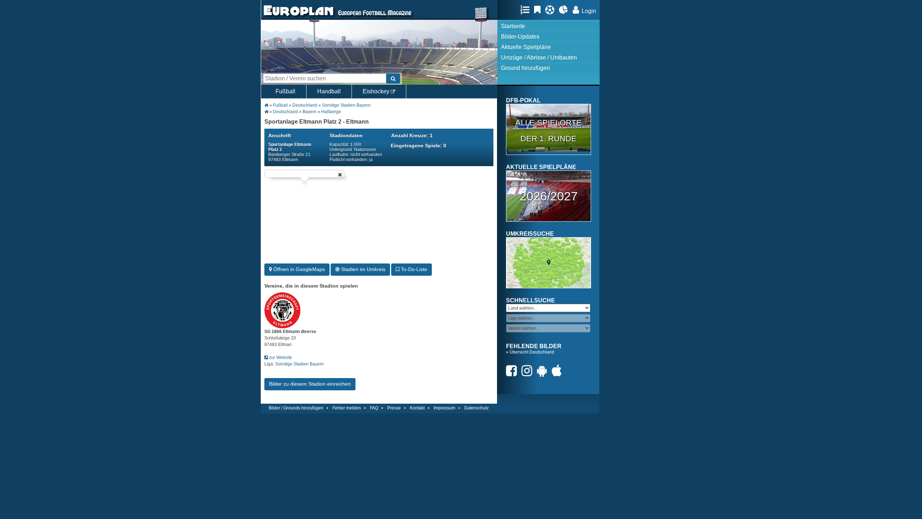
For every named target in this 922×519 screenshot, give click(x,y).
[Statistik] (565, 10)
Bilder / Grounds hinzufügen (296, 408)
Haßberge (331, 111)
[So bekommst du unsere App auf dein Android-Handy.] (544, 371)
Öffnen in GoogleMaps (298, 269)
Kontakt (417, 408)
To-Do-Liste (413, 269)
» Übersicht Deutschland (530, 352)
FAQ (374, 408)
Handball (329, 91)
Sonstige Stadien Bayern (346, 105)
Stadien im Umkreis (362, 269)
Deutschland (304, 105)
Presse (394, 408)
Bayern (310, 111)
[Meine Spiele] (551, 10)
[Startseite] (298, 16)
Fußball (285, 91)
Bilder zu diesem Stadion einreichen (310, 384)
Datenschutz (476, 408)
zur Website (280, 357)
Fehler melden (346, 408)
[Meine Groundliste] (526, 10)
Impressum (444, 408)
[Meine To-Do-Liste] (539, 10)
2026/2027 (549, 196)
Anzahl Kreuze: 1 (412, 135)
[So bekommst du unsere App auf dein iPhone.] (558, 371)
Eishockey (377, 91)
